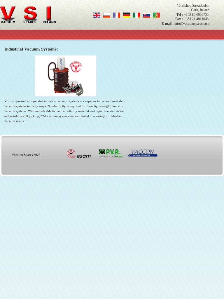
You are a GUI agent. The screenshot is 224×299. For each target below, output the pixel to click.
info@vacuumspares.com (191, 24)
